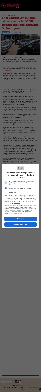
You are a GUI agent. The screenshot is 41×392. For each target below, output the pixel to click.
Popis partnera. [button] (16, 203)
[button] (20, 192)
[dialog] (20, 196)
